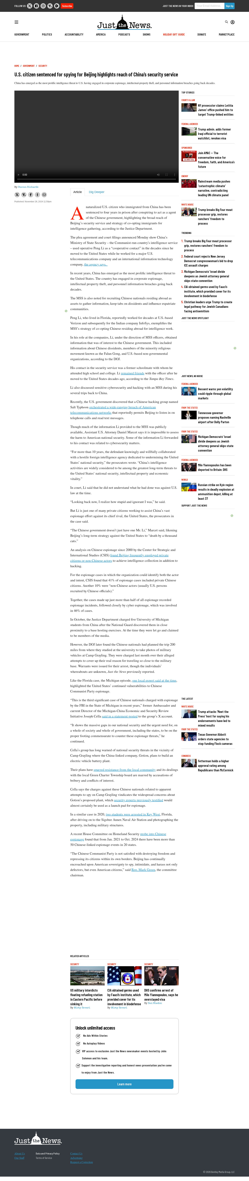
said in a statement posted (120, 716)
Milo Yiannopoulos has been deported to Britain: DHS (214, 467)
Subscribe (67, 5)
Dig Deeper (96, 192)
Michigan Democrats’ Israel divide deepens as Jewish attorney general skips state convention (206, 276)
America (101, 34)
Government (21, 34)
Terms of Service (44, 1157)
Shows (146, 34)
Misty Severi (82, 1008)
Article (77, 192)
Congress (186, 755)
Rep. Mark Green (143, 869)
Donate (202, 34)
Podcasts (124, 34)
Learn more (124, 1084)
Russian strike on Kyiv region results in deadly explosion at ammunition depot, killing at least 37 (216, 491)
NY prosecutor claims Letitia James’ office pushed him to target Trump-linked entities (215, 109)
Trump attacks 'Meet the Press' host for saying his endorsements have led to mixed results (214, 718)
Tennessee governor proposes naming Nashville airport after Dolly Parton (214, 417)
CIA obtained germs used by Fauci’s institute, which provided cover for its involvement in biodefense (207, 291)
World (184, 479)
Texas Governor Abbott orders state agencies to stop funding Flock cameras (215, 738)
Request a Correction (81, 1162)
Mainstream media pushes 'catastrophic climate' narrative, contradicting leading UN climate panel (214, 188)
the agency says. (96, 264)
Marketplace (227, 34)
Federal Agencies (189, 124)
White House (187, 204)
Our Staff (19, 1158)
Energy (184, 176)
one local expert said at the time (154, 680)
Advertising (76, 1158)
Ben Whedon (155, 1003)
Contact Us (76, 1153)
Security (42, 65)
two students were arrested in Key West (133, 814)
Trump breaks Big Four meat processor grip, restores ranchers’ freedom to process (215, 216)
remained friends (132, 373)
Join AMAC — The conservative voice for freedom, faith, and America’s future (216, 159)
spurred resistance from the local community (125, 769)
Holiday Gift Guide (174, 34)
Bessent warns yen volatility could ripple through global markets (215, 393)
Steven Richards (28, 187)
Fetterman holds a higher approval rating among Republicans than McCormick (215, 765)
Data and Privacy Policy (47, 1153)
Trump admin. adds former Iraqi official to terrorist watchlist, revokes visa (214, 133)
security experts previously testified (138, 800)
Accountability (74, 34)
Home (16, 65)
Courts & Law (188, 100)
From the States (189, 407)
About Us (19, 1153)
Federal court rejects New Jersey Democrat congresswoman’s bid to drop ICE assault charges (208, 260)
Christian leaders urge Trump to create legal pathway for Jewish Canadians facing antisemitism (208, 306)
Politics (47, 34)
